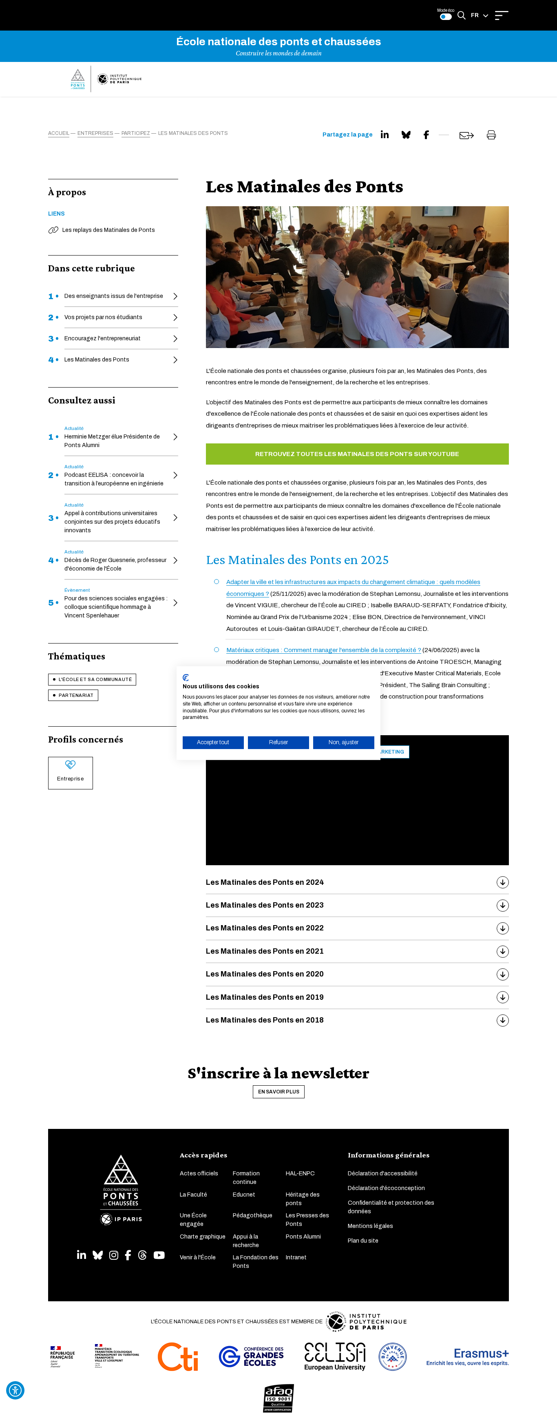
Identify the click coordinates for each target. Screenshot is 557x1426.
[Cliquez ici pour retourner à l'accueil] (106, 79)
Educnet (244, 1195)
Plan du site (363, 1241)
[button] (479, 15)
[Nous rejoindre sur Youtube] (159, 1255)
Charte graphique (202, 1237)
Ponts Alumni (303, 1237)
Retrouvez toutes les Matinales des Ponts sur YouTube (357, 454)
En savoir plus (278, 1092)
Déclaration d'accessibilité (383, 1173)
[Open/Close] (502, 15)
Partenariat (76, 695)
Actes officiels (199, 1173)
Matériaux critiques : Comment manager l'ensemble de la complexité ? (323, 650)
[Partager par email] (467, 135)
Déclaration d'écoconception (386, 1188)
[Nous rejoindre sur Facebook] (128, 1255)
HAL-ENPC (300, 1173)
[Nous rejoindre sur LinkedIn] (81, 1255)
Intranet (296, 1257)
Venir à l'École (198, 1257)
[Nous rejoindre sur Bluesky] (98, 1255)
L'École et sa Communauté (95, 679)
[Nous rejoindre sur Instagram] (113, 1255)
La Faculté (193, 1195)
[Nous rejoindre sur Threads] (142, 1255)
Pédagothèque (252, 1215)
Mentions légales (370, 1226)
